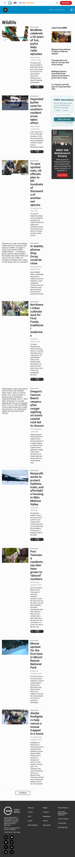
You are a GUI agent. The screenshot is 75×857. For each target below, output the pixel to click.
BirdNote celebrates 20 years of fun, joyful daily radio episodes (37, 42)
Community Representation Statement (62, 813)
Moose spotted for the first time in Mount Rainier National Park (36, 655)
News (66, 110)
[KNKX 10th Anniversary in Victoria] (62, 138)
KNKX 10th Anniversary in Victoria (62, 153)
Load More (23, 793)
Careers (45, 821)
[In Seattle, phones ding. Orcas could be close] (15, 253)
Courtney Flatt (34, 339)
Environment (34, 27)
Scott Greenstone (35, 582)
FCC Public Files (62, 827)
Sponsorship (47, 825)
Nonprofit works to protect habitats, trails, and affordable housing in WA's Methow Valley (37, 489)
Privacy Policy (69, 122)
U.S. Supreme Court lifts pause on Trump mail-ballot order (61, 87)
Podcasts (46, 812)
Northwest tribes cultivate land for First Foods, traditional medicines (36, 320)
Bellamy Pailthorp (35, 57)
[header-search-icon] (57, 3)
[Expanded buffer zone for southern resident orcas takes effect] (15, 102)
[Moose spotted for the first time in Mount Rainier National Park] (15, 647)
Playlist (45, 808)
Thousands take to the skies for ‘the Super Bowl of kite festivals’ (60, 62)
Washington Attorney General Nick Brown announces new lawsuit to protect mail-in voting (60, 74)
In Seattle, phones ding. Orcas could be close (37, 254)
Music (58, 110)
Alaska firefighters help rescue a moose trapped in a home (36, 723)
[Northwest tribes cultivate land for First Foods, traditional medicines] (15, 308)
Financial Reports (63, 808)
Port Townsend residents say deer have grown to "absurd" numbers (36, 565)
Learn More (62, 175)
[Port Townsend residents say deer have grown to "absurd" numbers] (15, 555)
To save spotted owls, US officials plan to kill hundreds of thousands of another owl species (36, 184)
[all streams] (72, 10)
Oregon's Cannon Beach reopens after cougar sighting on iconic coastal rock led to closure (37, 408)
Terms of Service (63, 819)
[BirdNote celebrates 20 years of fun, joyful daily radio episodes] (15, 33)
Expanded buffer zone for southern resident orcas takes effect (36, 111)
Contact (30, 812)
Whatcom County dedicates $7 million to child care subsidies (61, 51)
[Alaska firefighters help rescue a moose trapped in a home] (15, 717)
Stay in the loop (64, 119)
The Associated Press (36, 208)
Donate (67, 3)
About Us (31, 808)
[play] (5, 10)
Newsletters (46, 816)
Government (34, 548)
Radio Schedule (33, 825)
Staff (29, 816)
